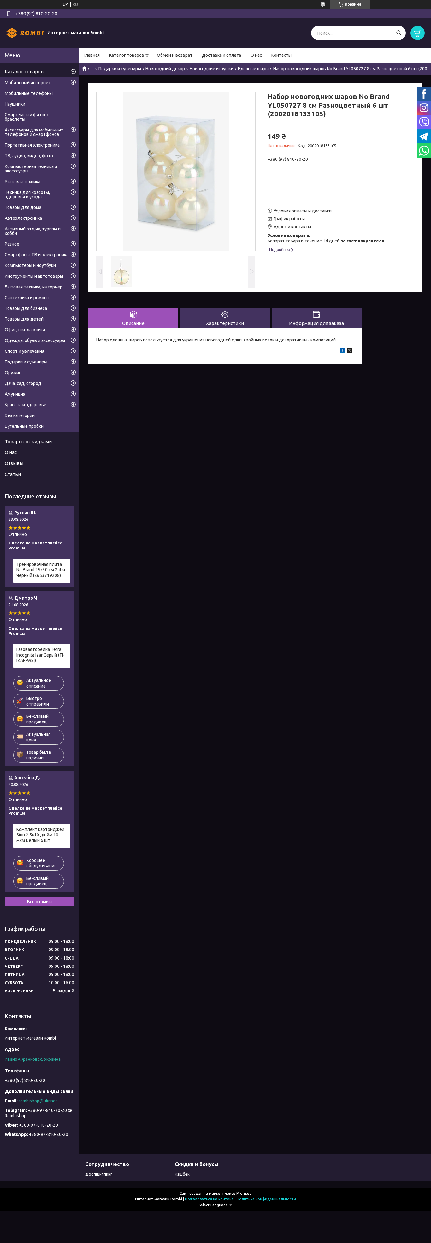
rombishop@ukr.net (38, 1100)
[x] (349, 351)
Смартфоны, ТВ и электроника (36, 254)
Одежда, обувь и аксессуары (35, 340)
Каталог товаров (126, 55)
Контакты (281, 55)
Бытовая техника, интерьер (33, 286)
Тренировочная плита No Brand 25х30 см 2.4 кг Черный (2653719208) (41, 570)
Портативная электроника (32, 145)
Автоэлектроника (23, 218)
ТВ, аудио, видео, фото (29, 155)
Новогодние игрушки (211, 68)
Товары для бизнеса (26, 308)
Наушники (15, 104)
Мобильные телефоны (29, 93)
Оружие (13, 372)
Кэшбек (182, 1174)
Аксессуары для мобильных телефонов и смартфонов (34, 132)
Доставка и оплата (221, 55)
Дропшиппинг (98, 1174)
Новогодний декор (165, 68)
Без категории (20, 415)
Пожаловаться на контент (209, 1199)
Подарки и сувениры (119, 68)
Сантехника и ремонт (27, 297)
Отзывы (14, 463)
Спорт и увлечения (24, 351)
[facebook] (342, 351)
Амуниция (15, 394)
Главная (92, 55)
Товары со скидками (28, 441)
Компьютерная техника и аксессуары (31, 168)
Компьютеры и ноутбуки (30, 265)
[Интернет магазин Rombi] (25, 32)
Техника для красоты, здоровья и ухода (27, 194)
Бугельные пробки (24, 426)
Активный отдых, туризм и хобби (33, 231)
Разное (12, 244)
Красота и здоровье (25, 404)
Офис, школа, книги (25, 329)
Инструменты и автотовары (34, 276)
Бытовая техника (22, 181)
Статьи (13, 474)
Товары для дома (23, 207)
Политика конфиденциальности (266, 1199)
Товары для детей (24, 319)
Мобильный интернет (28, 82)
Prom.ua (243, 1193)
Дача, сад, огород (23, 383)
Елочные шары (253, 68)
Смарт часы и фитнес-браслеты (27, 117)
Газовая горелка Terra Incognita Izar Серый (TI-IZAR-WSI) (40, 655)
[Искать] (399, 33)
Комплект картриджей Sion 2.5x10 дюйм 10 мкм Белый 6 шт (40, 835)
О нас (256, 55)
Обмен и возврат (174, 55)
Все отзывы (39, 901)
